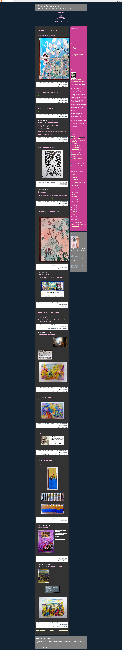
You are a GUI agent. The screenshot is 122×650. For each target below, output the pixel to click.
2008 (74, 214)
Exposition (42, 192)
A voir (66, 141)
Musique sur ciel (75, 226)
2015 (74, 177)
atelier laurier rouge (76, 222)
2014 (74, 203)
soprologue (74, 227)
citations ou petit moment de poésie (59, 328)
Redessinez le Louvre (47, 335)
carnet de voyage (45, 460)
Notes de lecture (76, 154)
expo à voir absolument (48, 123)
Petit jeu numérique (76, 160)
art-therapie (64, 86)
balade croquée (75, 134)
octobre (75, 187)
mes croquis (64, 391)
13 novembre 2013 (45, 108)
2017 (74, 174)
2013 (74, 205)
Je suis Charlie (44, 528)
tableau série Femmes (77, 163)
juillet (75, 192)
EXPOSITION (43, 275)
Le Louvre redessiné (62, 186)
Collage (74, 143)
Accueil (52, 630)
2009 (74, 212)
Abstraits (74, 131)
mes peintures (64, 102)
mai (75, 194)
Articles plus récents (40, 630)
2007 (74, 216)
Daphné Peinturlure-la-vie (50, 6)
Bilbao (73, 136)
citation (41, 433)
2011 (74, 209)
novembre (76, 185)
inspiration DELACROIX (48, 92)
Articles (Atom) (45, 632)
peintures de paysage (77, 158)
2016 (74, 176)
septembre (76, 189)
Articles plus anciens (63, 630)
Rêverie (74, 162)
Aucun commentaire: (62, 82)
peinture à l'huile (45, 397)
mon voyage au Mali (76, 152)
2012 (74, 207)
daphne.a (74, 47)
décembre (76, 179)
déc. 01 (77, 181)
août (75, 190)
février (75, 199)
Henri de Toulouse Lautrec (49, 312)
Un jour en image (76, 165)
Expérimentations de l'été (48, 211)
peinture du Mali (75, 156)
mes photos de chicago (77, 150)
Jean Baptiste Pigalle (47, 147)
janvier (75, 201)
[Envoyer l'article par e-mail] (59, 84)
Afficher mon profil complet (78, 81)
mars (75, 198)
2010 (74, 211)
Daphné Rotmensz (77, 79)
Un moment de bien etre (48, 30)
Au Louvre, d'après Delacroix (50, 567)
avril (75, 196)
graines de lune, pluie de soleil (79, 224)
